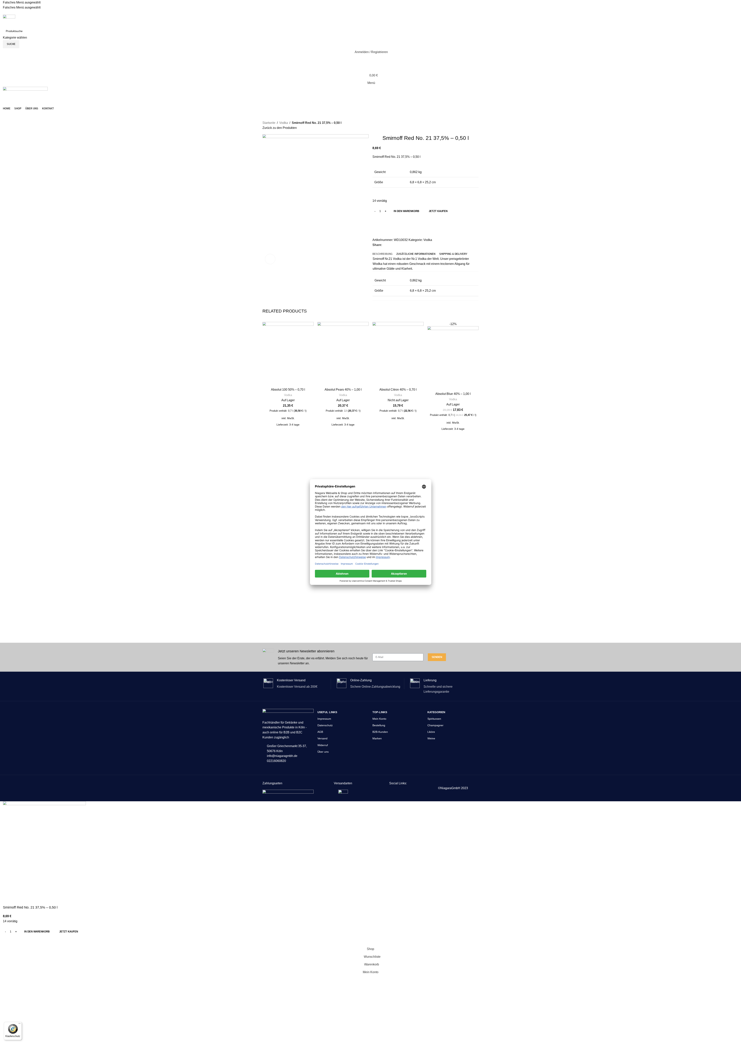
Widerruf (322, 745)
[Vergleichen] (377, 229)
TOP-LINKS (379, 712)
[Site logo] (9, 20)
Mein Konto (379, 718)
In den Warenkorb (406, 211)
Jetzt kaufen (438, 211)
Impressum (324, 718)
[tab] (382, 254)
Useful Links (327, 712)
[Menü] (19, 1024)
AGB (320, 731)
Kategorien (436, 712)
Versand (322, 738)
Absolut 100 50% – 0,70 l (288, 389)
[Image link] (288, 792)
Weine (431, 738)
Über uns (323, 751)
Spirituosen (434, 718)
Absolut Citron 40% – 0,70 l (398, 389)
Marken (377, 738)
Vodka (283, 122)
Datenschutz (325, 725)
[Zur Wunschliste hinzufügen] (377, 220)
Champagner (435, 725)
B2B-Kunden (380, 731)
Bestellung (378, 725)
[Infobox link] (315, 657)
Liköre (431, 731)
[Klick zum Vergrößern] (270, 259)
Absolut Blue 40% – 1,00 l (453, 393)
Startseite (268, 122)
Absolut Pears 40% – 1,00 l (343, 389)
